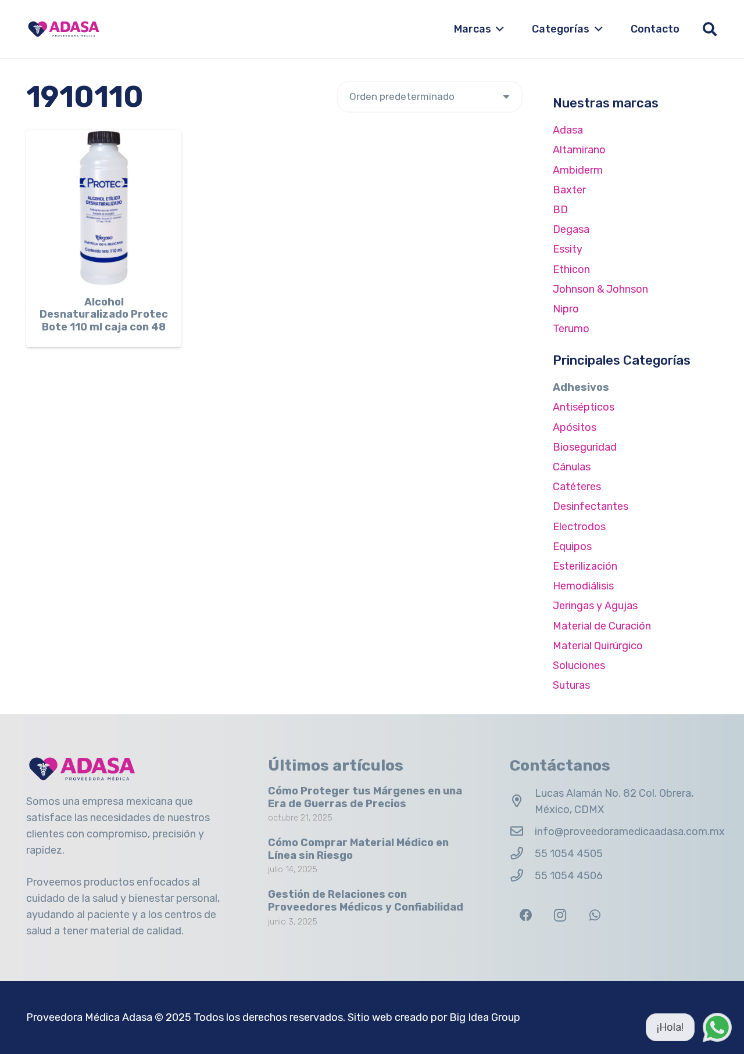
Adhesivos (581, 387)
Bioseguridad (585, 447)
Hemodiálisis (583, 586)
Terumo (571, 328)
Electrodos (579, 526)
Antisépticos (583, 407)
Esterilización (585, 566)
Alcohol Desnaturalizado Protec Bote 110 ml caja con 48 (104, 314)
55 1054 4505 (569, 853)
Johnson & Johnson (600, 289)
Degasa (571, 229)
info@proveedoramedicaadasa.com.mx (630, 831)
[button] (498, 29)
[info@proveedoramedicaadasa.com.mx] (522, 831)
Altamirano (579, 149)
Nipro (566, 309)
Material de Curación (602, 626)
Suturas (571, 685)
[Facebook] (526, 915)
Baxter (569, 190)
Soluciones (579, 665)
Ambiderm (578, 170)
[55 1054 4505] (522, 853)
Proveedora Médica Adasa (89, 1017)
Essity (567, 249)
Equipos (572, 546)
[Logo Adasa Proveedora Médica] (63, 29)
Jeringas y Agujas (595, 605)
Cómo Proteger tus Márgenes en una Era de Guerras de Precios (365, 797)
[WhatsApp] (595, 915)
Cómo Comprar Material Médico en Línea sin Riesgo (358, 849)
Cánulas (572, 467)
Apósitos (574, 427)
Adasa (568, 130)
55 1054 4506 (569, 875)
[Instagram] (560, 915)
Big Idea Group (484, 1017)
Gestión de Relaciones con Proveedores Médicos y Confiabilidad (365, 900)
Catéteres (577, 486)
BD (560, 209)
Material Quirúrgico (598, 645)
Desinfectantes (590, 506)
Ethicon (571, 269)
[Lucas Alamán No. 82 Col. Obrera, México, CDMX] (522, 801)
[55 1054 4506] (522, 875)
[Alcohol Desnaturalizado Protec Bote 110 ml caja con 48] (103, 207)
